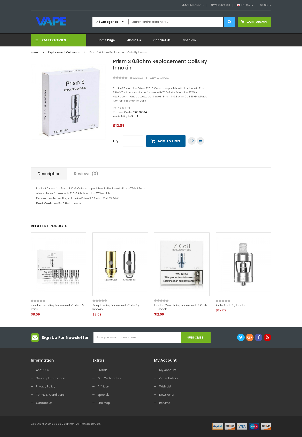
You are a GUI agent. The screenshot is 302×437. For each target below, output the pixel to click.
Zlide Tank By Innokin (231, 305)
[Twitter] (241, 337)
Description (49, 174)
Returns (164, 403)
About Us (42, 370)
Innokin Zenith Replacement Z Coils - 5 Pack (180, 307)
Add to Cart (168, 140)
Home (34, 52)
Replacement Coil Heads (64, 52)
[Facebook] (258, 337)
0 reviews (137, 78)
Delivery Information (50, 378)
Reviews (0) (86, 174)
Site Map (104, 403)
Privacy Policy (45, 386)
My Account (167, 370)
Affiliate (103, 386)
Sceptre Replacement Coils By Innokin (115, 307)
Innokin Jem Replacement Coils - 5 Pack (57, 307)
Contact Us (44, 403)
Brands (102, 370)
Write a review (159, 78)
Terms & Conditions (50, 395)
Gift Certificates (109, 378)
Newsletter (166, 395)
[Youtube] (267, 337)
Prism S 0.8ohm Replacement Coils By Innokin (118, 52)
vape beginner (64, 424)
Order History (168, 378)
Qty (115, 141)
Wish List (165, 386)
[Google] (250, 337)
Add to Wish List (192, 141)
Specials (103, 395)
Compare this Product (200, 141)
